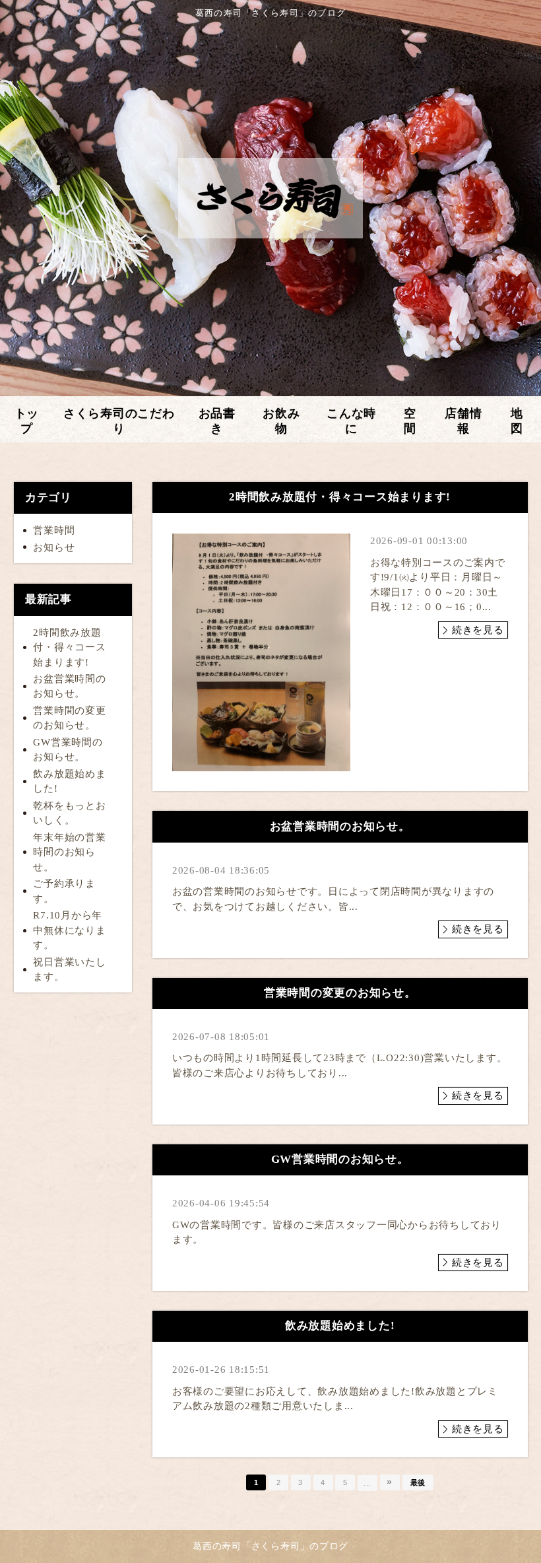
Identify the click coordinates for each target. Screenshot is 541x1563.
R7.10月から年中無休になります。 (69, 930)
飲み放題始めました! (69, 781)
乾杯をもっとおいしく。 (69, 813)
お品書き (217, 421)
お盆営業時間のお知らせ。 (69, 686)
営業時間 (54, 530)
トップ (27, 421)
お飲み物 (281, 421)
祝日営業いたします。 (69, 970)
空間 (410, 421)
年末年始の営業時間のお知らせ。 (69, 852)
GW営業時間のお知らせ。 (67, 750)
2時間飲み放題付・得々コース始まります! (69, 647)
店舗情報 (463, 421)
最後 (418, 1482)
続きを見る (478, 630)
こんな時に (351, 421)
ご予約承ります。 (64, 891)
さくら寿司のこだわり (119, 421)
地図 (517, 421)
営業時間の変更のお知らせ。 (69, 718)
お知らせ (54, 547)
